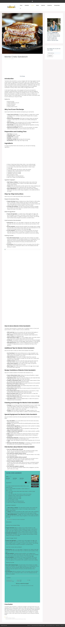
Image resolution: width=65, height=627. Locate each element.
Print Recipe (22, 76)
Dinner (37, 5)
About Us (43, 5)
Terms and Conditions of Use (50, 625)
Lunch (32, 5)
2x (27, 482)
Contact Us (49, 5)
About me (28, 625)
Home (21, 5)
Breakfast (27, 5)
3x (29, 482)
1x (25, 482)
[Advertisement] (22, 68)
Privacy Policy (57, 5)
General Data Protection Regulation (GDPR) (38, 625)
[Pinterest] (32, 1)
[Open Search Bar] (20, 8)
